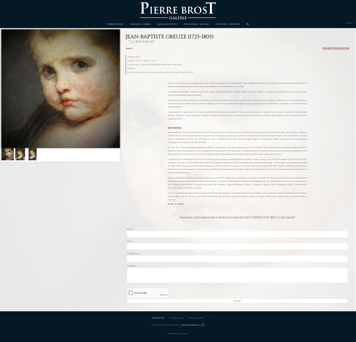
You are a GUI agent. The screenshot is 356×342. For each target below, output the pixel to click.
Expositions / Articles (196, 24)
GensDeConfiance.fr (190, 325)
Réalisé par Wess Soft (180, 333)
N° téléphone (133, 253)
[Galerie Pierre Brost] (178, 11)
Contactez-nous (176, 318)
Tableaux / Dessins (140, 24)
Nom (129, 241)
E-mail (130, 229)
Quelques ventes (167, 24)
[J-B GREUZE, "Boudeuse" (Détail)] (7, 154)
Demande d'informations (336, 48)
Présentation (115, 24)
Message (131, 266)
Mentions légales (196, 318)
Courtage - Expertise (227, 24)
